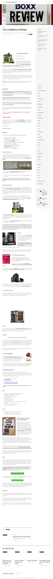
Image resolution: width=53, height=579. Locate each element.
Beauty (39, 96)
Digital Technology (41, 112)
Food (38, 126)
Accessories (40, 87)
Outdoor (39, 159)
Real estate (39, 164)
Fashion (39, 120)
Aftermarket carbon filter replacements (11, 383)
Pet (38, 161)
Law (38, 148)
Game (39, 128)
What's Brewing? (40, 183)
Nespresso (39, 156)
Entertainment (40, 117)
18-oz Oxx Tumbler (7, 379)
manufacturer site (26, 92)
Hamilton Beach (40, 131)
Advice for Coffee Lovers (42, 90)
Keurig (39, 145)
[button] (2, 2)
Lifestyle (39, 150)
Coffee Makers (4, 27)
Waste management (41, 181)
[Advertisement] (17, 44)
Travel (39, 175)
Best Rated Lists (40, 98)
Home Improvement (41, 139)
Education (39, 115)
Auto (38, 93)
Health (39, 134)
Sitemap (17, 574)
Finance (39, 123)
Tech (38, 172)
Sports (39, 170)
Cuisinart (39, 109)
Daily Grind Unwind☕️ (11, 2)
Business (39, 101)
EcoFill (16, 268)
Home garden (40, 137)
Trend (39, 178)
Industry (39, 142)
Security (39, 167)
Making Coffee (40, 153)
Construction (40, 106)
